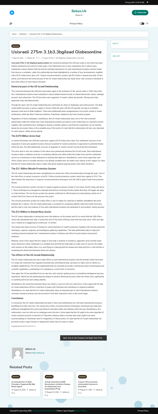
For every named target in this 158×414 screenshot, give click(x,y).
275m (51, 58)
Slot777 (115, 44)
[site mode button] (142, 23)
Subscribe (142, 12)
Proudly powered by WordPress (44, 411)
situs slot (116, 56)
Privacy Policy (76, 23)
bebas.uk (30, 58)
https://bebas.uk (38, 353)
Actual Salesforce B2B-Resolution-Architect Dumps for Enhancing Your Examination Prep (57, 385)
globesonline (71, 58)
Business (15, 46)
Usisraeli (80, 58)
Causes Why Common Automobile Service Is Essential (88, 384)
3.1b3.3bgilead (59, 58)
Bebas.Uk (79, 11)
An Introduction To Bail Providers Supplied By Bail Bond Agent (23, 384)
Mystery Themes (80, 411)
